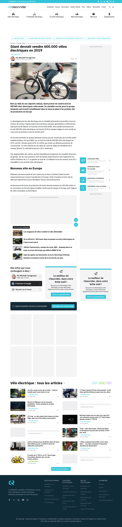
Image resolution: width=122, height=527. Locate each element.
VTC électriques (49, 502)
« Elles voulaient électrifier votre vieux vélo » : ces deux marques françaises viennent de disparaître (94, 444)
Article (95, 383)
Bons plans (65, 7)
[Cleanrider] (17, 7)
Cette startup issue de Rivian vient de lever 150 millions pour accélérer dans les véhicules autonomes (43, 444)
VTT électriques (49, 495)
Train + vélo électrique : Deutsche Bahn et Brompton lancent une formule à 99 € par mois (94, 430)
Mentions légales (31, 519)
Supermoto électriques (87, 509)
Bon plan (102, 383)
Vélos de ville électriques (51, 499)
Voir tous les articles (60, 469)
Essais (57, 7)
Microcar (93, 17)
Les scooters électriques (70, 492)
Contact (101, 487)
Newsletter (96, 7)
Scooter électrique (57, 17)
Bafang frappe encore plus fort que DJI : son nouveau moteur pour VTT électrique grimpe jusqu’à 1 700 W (95, 417)
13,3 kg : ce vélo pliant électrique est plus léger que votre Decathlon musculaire (43, 417)
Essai (109, 383)
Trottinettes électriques (106, 500)
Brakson (78, 521)
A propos (101, 484)
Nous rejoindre (103, 491)
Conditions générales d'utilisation (69, 519)
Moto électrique (77, 17)
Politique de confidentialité (48, 519)
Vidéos (88, 7)
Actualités (50, 7)
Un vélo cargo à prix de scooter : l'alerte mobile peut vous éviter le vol (42, 391)
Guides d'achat (75, 7)
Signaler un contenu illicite (97, 519)
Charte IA (84, 519)
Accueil (12, 43)
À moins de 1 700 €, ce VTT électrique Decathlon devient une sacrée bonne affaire (41, 457)
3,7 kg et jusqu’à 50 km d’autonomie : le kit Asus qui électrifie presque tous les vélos (95, 391)
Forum (104, 7)
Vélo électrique (13, 17)
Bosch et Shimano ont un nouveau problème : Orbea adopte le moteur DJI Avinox (41, 404)
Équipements (109, 17)
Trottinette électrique (34, 17)
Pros (83, 7)
